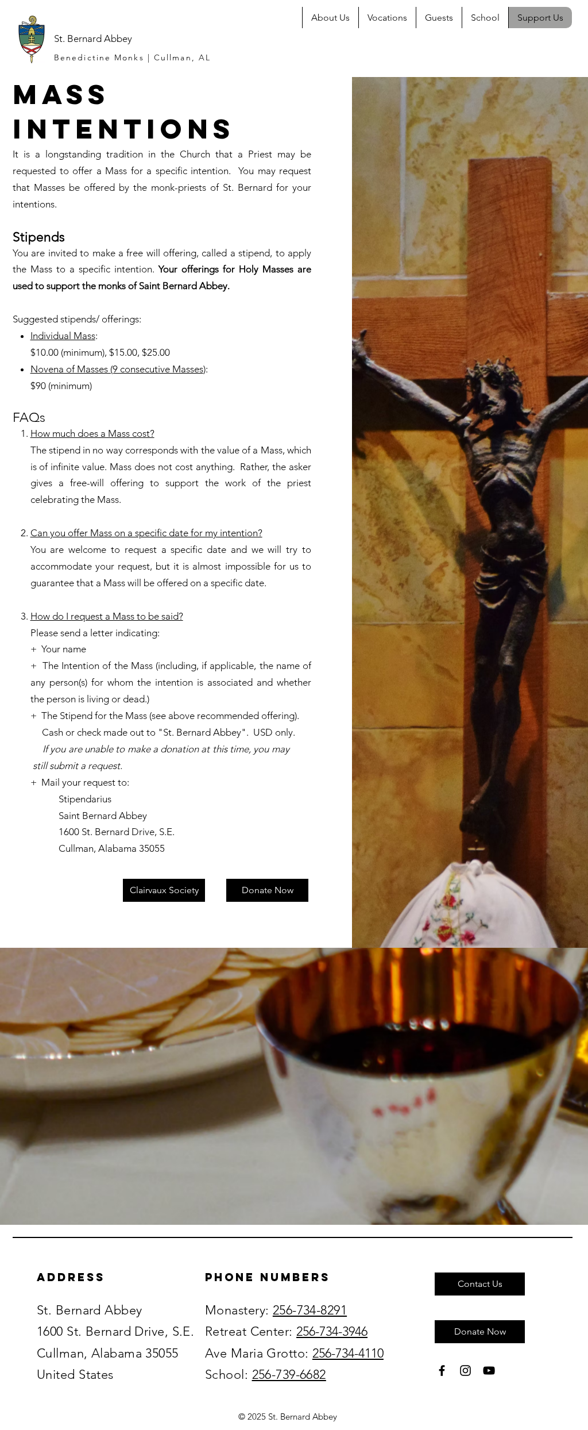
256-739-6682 (289, 1374)
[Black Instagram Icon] (465, 1370)
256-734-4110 (348, 1353)
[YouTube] (489, 1370)
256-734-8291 (310, 1310)
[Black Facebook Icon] (442, 1370)
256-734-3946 (332, 1331)
